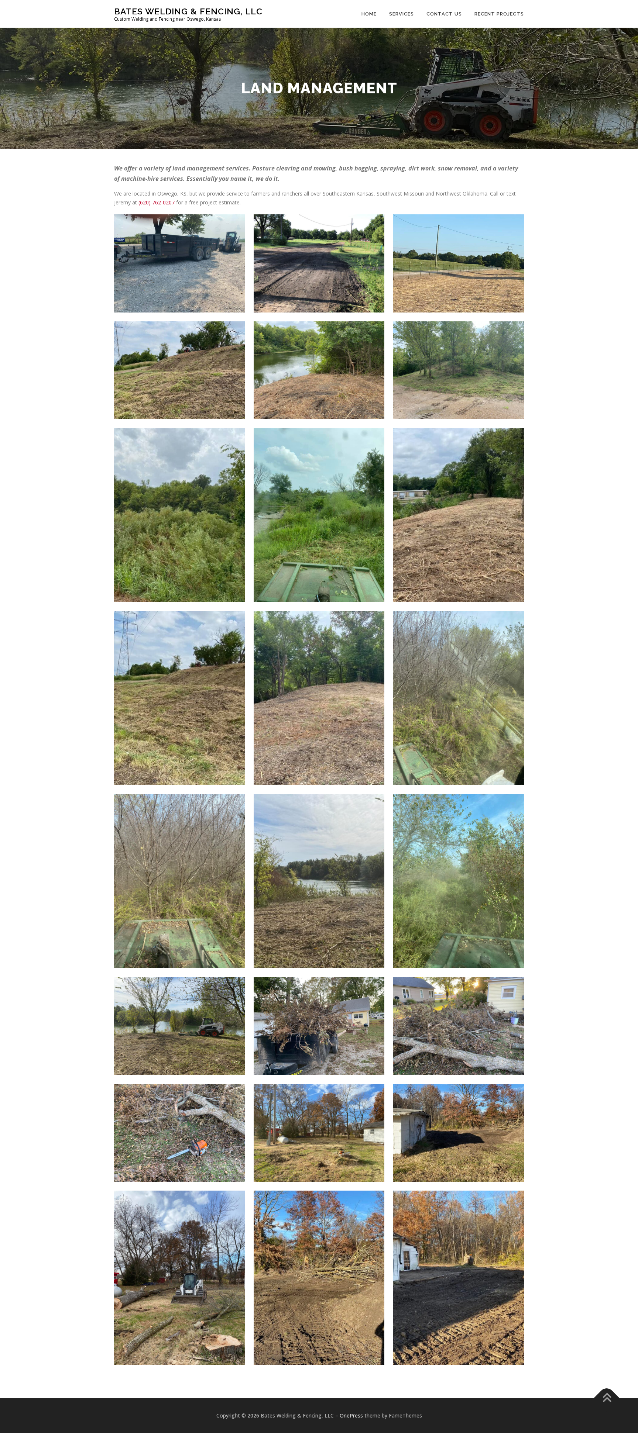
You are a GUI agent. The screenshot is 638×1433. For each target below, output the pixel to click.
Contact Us (444, 14)
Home (369, 14)
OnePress (351, 1415)
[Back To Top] (607, 1398)
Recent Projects (499, 14)
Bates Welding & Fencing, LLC (188, 11)
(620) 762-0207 (156, 202)
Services (401, 14)
